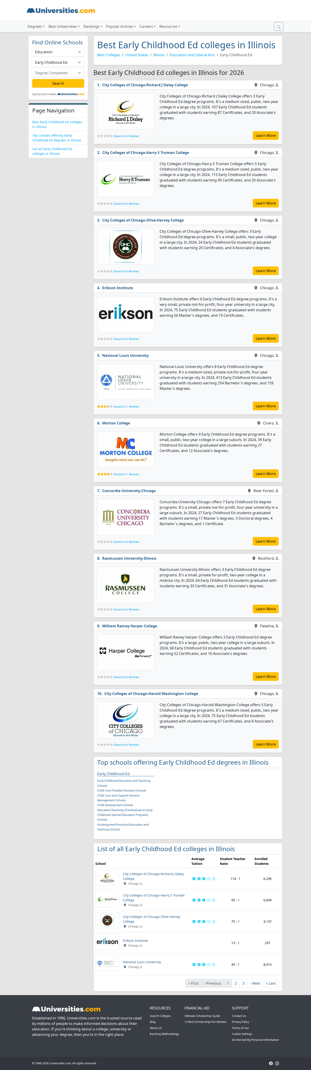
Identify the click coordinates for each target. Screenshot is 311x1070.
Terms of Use (240, 1028)
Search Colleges (160, 1016)
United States (136, 54)
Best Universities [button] (62, 26)
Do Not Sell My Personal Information (255, 1040)
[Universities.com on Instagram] (277, 1063)
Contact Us (239, 1016)
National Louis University (125, 355)
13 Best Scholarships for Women (205, 1022)
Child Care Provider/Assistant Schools (121, 790)
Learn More (266, 135)
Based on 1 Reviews (126, 407)
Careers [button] (146, 26)
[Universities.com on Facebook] (271, 1063)
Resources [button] (168, 26)
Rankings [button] (91, 26)
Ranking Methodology (164, 1034)
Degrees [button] (35, 26)
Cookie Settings (242, 1034)
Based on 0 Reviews (126, 136)
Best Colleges (108, 54)
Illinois (159, 54)
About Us (156, 1028)
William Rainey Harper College (129, 625)
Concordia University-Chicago (129, 490)
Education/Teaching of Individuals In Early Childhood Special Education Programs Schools (125, 815)
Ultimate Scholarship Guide (202, 1016)
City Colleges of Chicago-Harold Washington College (151, 693)
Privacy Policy (240, 1022)
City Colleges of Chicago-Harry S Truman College (145, 152)
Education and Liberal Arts (192, 54)
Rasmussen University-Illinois (129, 558)
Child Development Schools (115, 805)
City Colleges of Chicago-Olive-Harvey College (143, 220)
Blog (153, 1022)
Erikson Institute (117, 287)
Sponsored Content (44, 94)
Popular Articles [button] (119, 26)
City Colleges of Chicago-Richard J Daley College (145, 84)
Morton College (116, 423)
